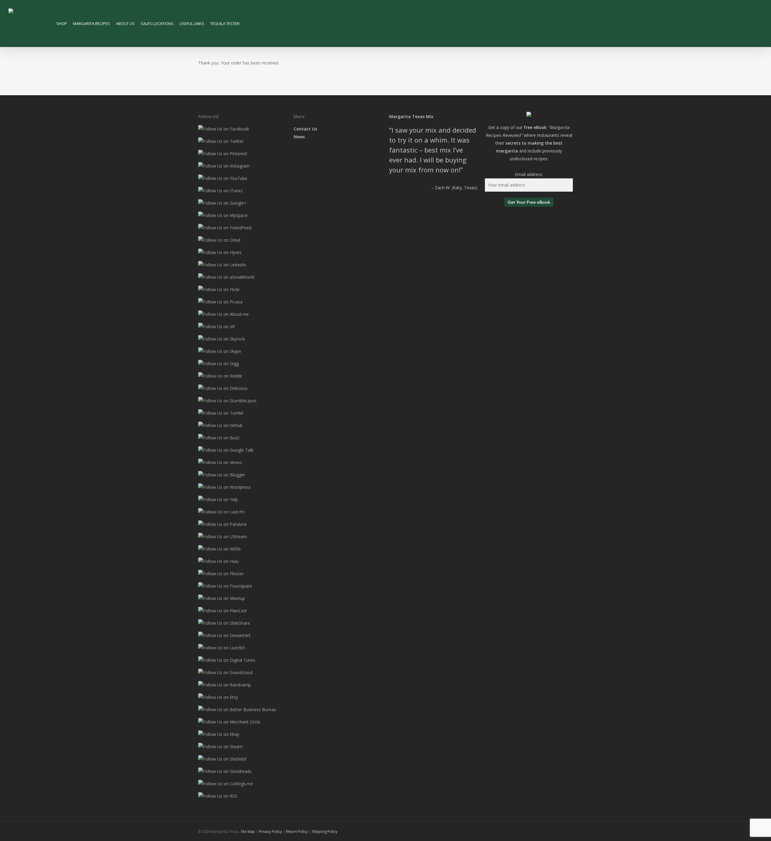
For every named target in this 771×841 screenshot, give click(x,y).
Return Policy (297, 831)
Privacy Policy (271, 831)
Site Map (248, 831)
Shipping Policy (324, 831)
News (299, 137)
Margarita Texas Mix (411, 116)
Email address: (529, 174)
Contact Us (305, 129)
